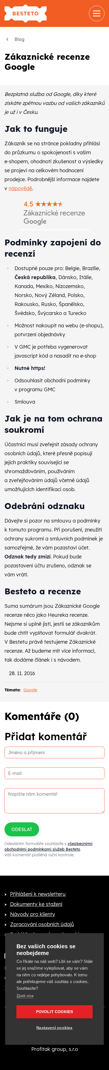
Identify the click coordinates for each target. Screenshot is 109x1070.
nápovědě (20, 188)
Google (30, 689)
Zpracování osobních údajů (42, 924)
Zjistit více (25, 996)
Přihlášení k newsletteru (38, 894)
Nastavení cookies (54, 1028)
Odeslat (21, 829)
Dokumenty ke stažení (36, 904)
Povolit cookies (54, 1012)
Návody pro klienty (32, 914)
